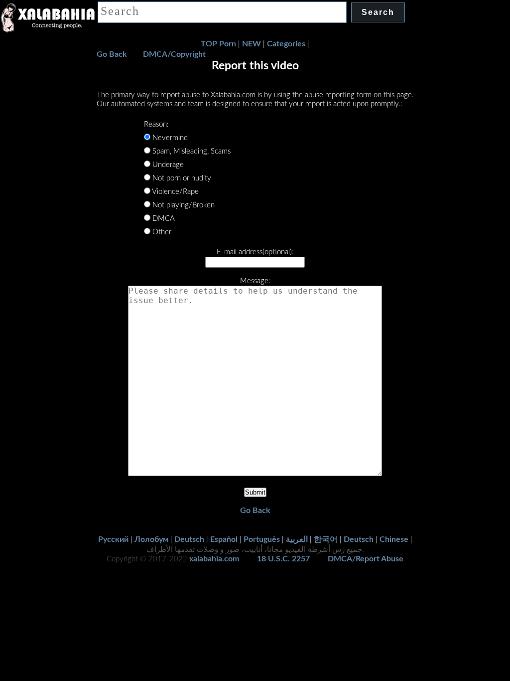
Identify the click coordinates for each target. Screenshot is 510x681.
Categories (286, 44)
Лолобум (151, 539)
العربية (297, 539)
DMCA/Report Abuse (365, 559)
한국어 (326, 539)
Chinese (394, 539)
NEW (251, 44)
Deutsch (189, 539)
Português (262, 539)
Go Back (112, 54)
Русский (113, 539)
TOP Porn (218, 44)
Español (224, 539)
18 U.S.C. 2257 (283, 559)
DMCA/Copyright (174, 54)
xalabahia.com (214, 559)
